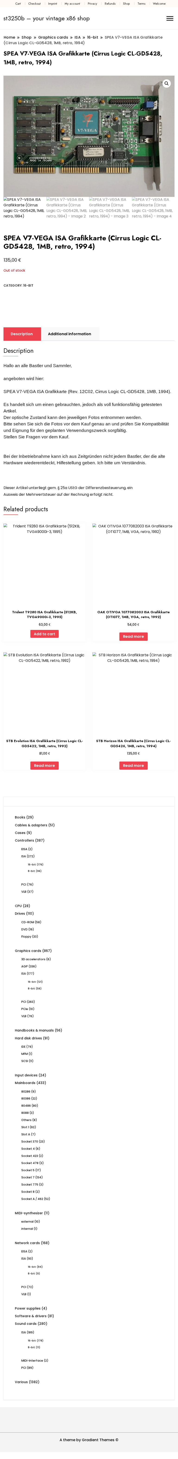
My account (72, 3)
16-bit (28, 285)
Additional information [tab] (69, 334)
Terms (141, 3)
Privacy (92, 3)
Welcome (159, 3)
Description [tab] (22, 334)
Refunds (110, 3)
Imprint (52, 3)
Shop (126, 3)
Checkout (34, 3)
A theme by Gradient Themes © (89, 1440)
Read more (133, 636)
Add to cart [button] (44, 634)
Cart (18, 3)
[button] (166, 83)
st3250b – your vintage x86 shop (46, 18)
